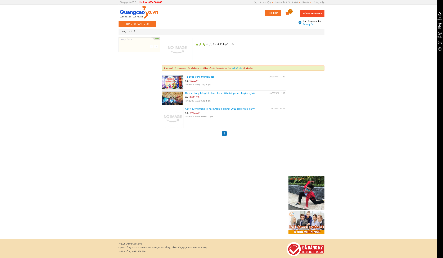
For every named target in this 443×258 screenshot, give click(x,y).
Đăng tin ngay (312, 13)
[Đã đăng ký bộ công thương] (305, 249)
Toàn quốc (312, 23)
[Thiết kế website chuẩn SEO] (307, 222)
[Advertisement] (139, 104)
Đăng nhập (319, 2)
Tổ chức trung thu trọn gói (199, 76)
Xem (157, 39)
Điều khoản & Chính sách (286, 2)
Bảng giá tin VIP (128, 2)
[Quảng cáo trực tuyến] (139, 13)
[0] (287, 14)
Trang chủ (125, 31)
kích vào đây (237, 68)
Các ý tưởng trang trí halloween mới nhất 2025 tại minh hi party (220, 108)
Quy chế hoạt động (263, 2)
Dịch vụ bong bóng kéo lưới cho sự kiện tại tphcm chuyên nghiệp (220, 93)
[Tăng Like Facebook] (307, 192)
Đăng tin (305, 2)
